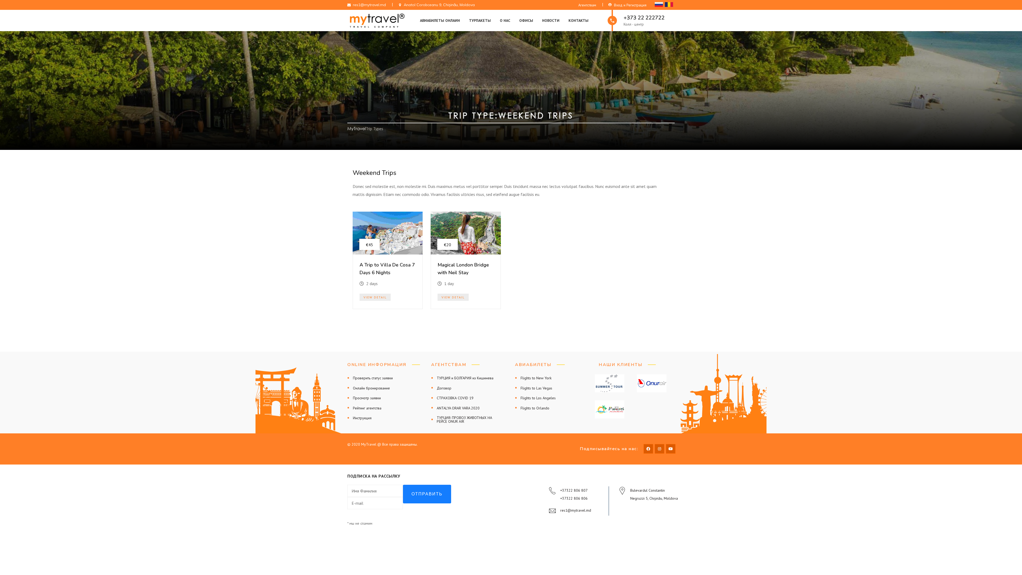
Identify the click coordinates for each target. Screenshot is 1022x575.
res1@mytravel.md (575, 510)
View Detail (375, 297)
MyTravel (356, 128)
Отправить (427, 494)
